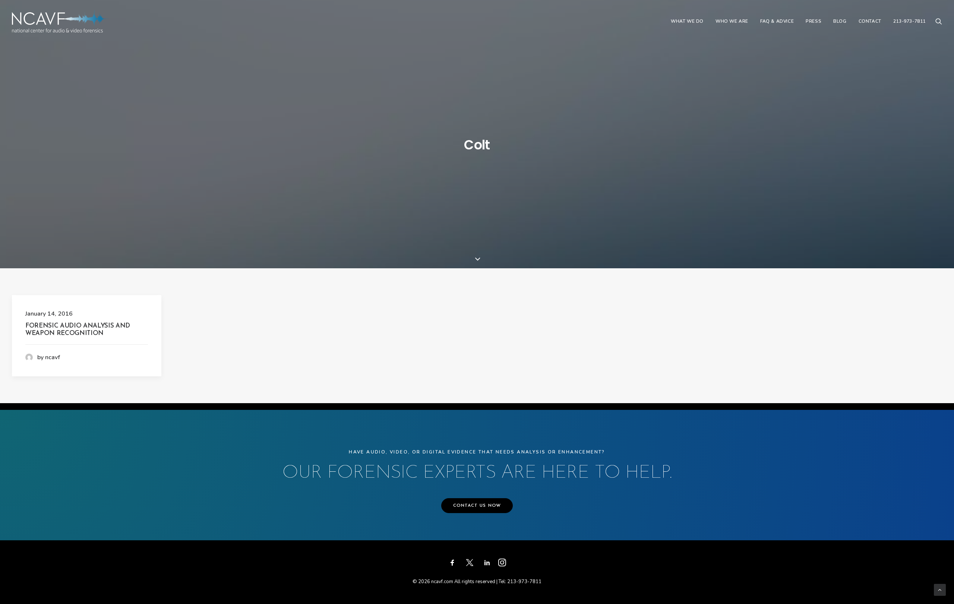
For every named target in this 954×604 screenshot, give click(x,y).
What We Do (687, 21)
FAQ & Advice (777, 21)
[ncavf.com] (60, 21)
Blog (839, 21)
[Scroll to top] (940, 589)
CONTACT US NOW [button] (477, 505)
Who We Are (732, 21)
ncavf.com (442, 581)
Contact (870, 21)
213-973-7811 (909, 21)
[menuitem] (687, 21)
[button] (938, 21)
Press (813, 21)
